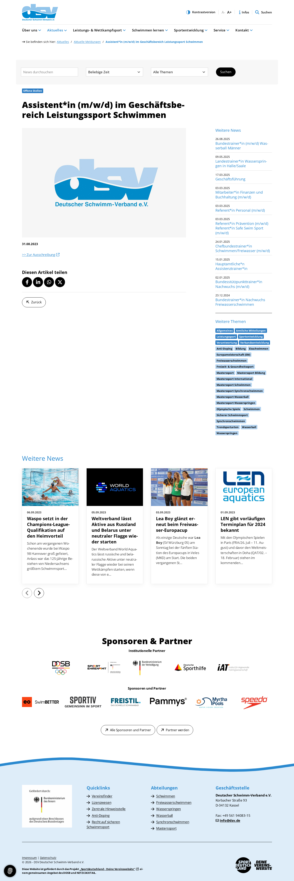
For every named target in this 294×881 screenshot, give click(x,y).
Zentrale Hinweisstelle (109, 809)
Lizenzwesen (101, 802)
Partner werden (177, 730)
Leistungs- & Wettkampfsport (97, 30)
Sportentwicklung (189, 30)
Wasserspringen (168, 809)
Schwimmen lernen (148, 30)
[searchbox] (49, 71)
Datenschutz (48, 858)
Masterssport (166, 828)
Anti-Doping (101, 815)
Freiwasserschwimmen (173, 802)
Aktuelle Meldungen (87, 42)
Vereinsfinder (102, 796)
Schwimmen (165, 796)
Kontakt (242, 30)
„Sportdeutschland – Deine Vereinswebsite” (107, 869)
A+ (229, 12)
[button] (27, 282)
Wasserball (164, 815)
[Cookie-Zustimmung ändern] (10, 871)
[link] (50, 526)
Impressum (29, 858)
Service (219, 30)
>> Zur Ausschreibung (38, 254)
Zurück (36, 302)
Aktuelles (55, 30)
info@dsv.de (230, 820)
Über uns (29, 30)
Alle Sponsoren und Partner (130, 730)
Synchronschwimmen (172, 822)
